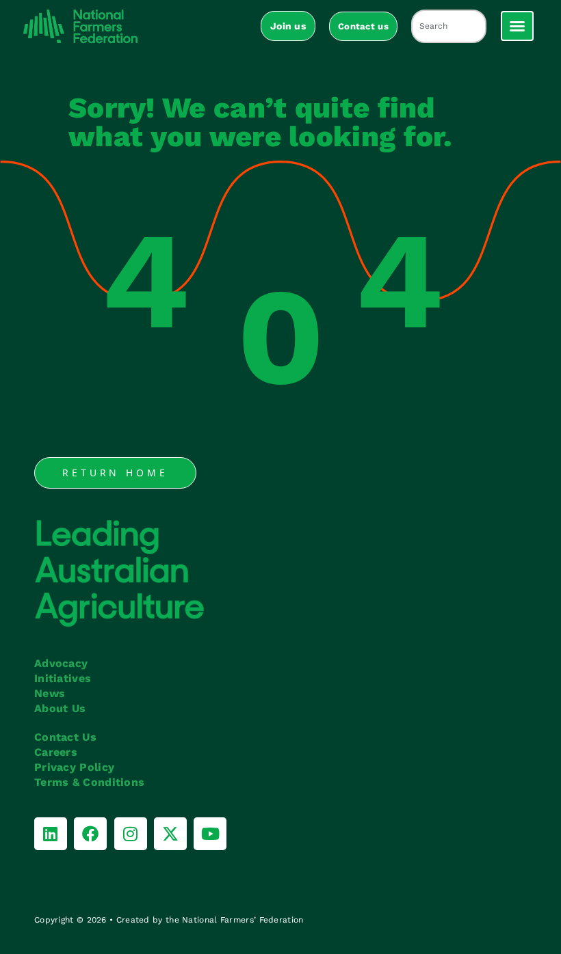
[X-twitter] (170, 833)
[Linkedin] (50, 833)
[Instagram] (130, 833)
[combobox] (448, 26)
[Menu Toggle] (517, 26)
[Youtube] (210, 833)
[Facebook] (90, 833)
